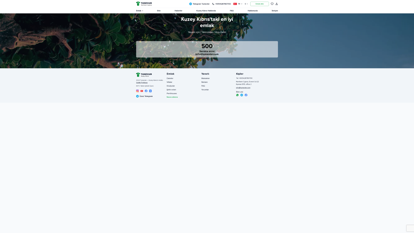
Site (159, 11)
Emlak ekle (260, 4)
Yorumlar (205, 89)
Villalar (169, 82)
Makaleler (205, 78)
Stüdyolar (171, 86)
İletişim (275, 11)
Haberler (178, 11)
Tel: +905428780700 (244, 78)
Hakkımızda (253, 11)
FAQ (232, 11)
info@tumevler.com (207, 54)
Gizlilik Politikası (142, 83)
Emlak (138, 11)
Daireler (170, 78)
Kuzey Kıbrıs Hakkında (206, 11)
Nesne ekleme (172, 97)
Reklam (204, 82)
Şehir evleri (171, 89)
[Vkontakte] (150, 91)
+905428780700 (223, 4)
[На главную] (144, 4)
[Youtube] (141, 91)
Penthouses (172, 93)
